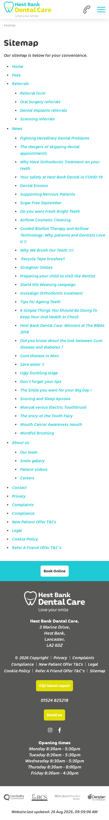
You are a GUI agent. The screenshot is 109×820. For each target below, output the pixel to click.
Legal (17, 530)
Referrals (20, 83)
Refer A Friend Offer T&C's (36, 547)
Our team (28, 452)
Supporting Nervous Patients (47, 194)
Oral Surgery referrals (40, 102)
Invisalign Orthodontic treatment (51, 293)
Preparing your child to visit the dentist (57, 276)
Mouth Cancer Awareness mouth (51, 424)
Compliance (23, 513)
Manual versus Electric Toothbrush (53, 407)
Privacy (19, 496)
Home (9, 25)
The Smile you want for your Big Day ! (56, 390)
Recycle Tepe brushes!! (42, 259)
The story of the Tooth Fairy (46, 416)
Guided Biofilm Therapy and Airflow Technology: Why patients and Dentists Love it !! (62, 235)
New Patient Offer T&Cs (34, 522)
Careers (27, 478)
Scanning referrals (37, 119)
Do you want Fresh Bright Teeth (50, 211)
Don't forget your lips (40, 381)
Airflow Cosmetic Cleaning (45, 220)
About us (20, 442)
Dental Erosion (34, 185)
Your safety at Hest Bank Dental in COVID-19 (61, 177)
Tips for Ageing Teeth (40, 301)
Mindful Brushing (37, 433)
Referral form (32, 93)
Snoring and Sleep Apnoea (45, 398)
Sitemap (97, 671)
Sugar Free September (41, 203)
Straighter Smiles (36, 267)
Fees (16, 75)
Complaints (23, 504)
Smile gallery (32, 461)
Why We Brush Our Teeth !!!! (47, 250)
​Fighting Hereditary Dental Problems (54, 138)
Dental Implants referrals (43, 110)
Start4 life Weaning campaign (48, 284)
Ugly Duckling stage (39, 373)
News (17, 128)
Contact (19, 487)
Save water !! (32, 364)
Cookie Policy (25, 539)
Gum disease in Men (39, 355)
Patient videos (33, 469)
